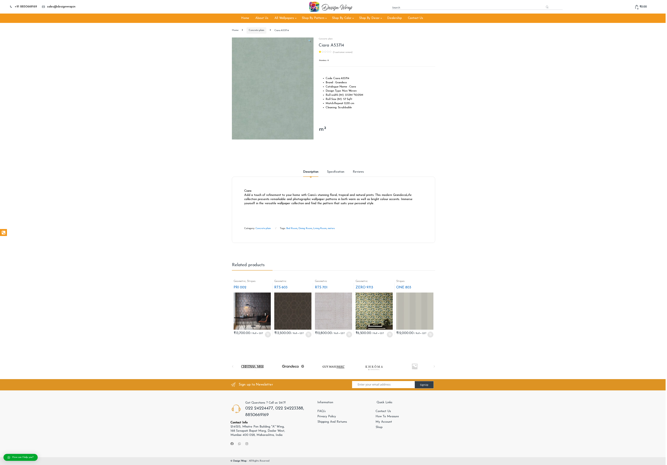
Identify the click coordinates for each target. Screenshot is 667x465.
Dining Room (305, 228)
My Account (384, 422)
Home (245, 18)
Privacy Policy (326, 416)
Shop (379, 427)
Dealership (394, 18)
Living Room (319, 228)
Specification (335, 172)
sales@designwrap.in (61, 6)
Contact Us (415, 18)
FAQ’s (321, 411)
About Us (261, 18)
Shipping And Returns (332, 422)
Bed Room (291, 228)
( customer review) (342, 52)
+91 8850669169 (26, 6)
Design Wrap (240, 461)
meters (331, 228)
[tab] (310, 173)
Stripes (251, 281)
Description (310, 172)
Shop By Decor (369, 18)
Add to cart (268, 334)
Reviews (358, 172)
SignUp (424, 384)
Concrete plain (256, 30)
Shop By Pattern (313, 18)
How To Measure (387, 416)
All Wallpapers (284, 18)
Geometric (240, 281)
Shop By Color (341, 18)
